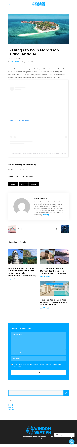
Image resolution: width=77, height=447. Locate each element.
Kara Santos (16, 62)
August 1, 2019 (13, 176)
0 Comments (28, 176)
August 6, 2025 (13, 279)
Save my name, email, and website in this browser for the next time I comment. (38, 365)
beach (13, 184)
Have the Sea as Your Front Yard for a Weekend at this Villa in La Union (53, 302)
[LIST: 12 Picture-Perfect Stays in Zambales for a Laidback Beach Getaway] (54, 256)
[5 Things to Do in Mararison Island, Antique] (21, 206)
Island (23, 184)
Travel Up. (46, 215)
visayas (33, 184)
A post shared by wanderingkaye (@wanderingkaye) (27, 153)
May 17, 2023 (44, 308)
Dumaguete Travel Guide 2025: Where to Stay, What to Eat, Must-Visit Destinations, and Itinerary (22, 272)
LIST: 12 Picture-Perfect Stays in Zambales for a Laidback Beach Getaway (53, 271)
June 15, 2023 (45, 277)
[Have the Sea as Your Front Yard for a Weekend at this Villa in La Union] (54, 288)
